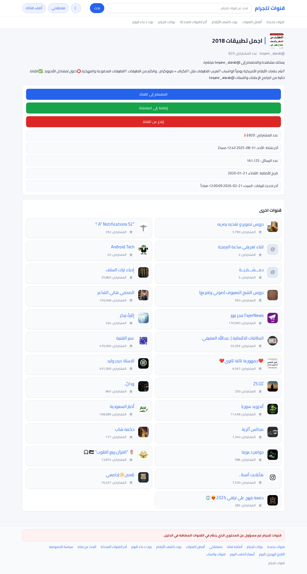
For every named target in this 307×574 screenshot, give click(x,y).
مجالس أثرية (253, 429)
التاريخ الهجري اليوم (272, 554)
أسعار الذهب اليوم (242, 554)
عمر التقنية (125, 338)
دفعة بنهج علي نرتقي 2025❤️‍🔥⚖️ (234, 498)
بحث (97, 7)
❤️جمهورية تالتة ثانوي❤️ (241, 361)
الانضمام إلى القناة (154, 94)
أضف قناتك (34, 7)
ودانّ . (129, 384)
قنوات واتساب (215, 554)
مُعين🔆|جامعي (120, 475)
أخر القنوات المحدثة (193, 22)
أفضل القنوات (252, 22)
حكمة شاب (124, 429)
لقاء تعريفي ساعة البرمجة (241, 247)
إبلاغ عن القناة (153, 121)
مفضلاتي (58, 7)
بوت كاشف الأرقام (224, 22)
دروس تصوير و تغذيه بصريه (240, 224)
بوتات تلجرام (166, 22)
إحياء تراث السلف (120, 270)
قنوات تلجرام (270, 8)
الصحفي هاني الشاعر (116, 292)
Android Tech (122, 247)
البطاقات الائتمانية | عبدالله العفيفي (233, 338)
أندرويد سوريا (252, 406)
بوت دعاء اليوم (142, 22)
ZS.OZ (258, 384)
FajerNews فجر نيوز (247, 315)
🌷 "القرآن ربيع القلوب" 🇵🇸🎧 (108, 452)
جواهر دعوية (253, 452)
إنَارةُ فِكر (127, 315)
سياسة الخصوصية (61, 547)
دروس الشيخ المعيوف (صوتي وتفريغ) (231, 292)
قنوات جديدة (275, 22)
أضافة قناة (234, 547)
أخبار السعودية (122, 406)
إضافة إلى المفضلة (153, 108)
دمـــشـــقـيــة (251, 270)
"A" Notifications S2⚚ (114, 224)
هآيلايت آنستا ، (251, 475)
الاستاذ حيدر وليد (120, 361)
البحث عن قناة (87, 547)
